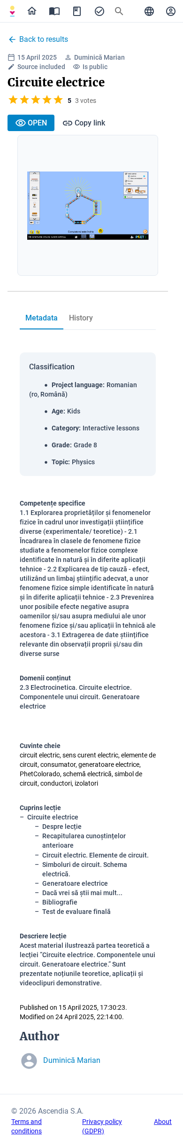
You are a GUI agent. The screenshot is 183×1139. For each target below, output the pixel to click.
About (163, 1121)
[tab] (12, 11)
